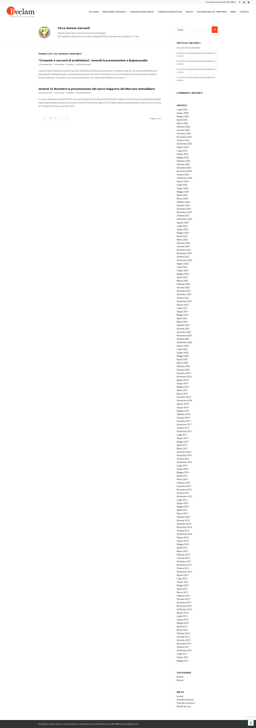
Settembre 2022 (184, 260)
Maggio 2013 (183, 585)
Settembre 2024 (184, 178)
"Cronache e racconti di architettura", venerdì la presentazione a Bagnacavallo (93, 60)
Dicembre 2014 (184, 524)
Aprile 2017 (182, 445)
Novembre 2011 (184, 643)
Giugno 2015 (182, 503)
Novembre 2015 (184, 489)
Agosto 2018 (183, 404)
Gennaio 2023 (183, 246)
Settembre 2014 (184, 534)
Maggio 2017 (183, 442)
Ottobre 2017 (183, 428)
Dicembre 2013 (184, 561)
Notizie (70, 64)
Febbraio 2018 (183, 414)
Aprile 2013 (182, 589)
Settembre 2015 (184, 496)
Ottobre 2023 (183, 216)
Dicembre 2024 (184, 168)
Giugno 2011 (182, 657)
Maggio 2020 (183, 356)
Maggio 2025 (183, 157)
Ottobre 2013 (183, 568)
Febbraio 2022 (183, 284)
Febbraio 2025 (183, 161)
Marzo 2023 (182, 240)
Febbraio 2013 (183, 596)
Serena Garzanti (85, 64)
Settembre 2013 (184, 572)
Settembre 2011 (184, 650)
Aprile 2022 (182, 277)
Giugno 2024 (182, 188)
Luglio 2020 (182, 349)
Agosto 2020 (183, 346)
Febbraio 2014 (183, 555)
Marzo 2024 (182, 198)
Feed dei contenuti (185, 700)
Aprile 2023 (182, 236)
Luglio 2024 (182, 185)
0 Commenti (59, 64)
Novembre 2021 (184, 294)
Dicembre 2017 (184, 421)
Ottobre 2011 (183, 647)
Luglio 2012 (182, 616)
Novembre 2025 (184, 137)
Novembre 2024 (184, 171)
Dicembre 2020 (184, 332)
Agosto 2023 (183, 222)
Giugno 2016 (182, 469)
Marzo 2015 (182, 513)
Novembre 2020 (184, 335)
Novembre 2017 (184, 424)
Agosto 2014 (183, 537)
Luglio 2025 (182, 151)
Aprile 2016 (182, 476)
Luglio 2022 (182, 267)
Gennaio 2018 (183, 418)
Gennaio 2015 (183, 520)
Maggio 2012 (183, 623)
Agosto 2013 (183, 575)
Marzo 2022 (182, 281)
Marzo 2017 (182, 448)
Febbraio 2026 (183, 127)
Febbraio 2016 (183, 483)
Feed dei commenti (186, 703)
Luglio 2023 (182, 226)
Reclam (180, 680)
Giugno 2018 (182, 407)
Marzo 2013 (182, 592)
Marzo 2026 (182, 123)
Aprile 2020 (182, 359)
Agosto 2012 (183, 613)
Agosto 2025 (183, 147)
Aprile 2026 (182, 120)
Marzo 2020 (182, 363)
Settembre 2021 (184, 301)
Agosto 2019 (183, 380)
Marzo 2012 (182, 630)
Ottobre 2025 (183, 140)
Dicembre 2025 (184, 133)
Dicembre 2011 (184, 640)
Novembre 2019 (184, 376)
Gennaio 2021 (183, 328)
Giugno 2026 (182, 113)
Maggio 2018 (183, 411)
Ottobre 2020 (183, 339)
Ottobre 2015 (183, 493)
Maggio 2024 (183, 192)
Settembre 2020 (184, 342)
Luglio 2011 (182, 654)
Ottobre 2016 (183, 459)
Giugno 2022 (182, 270)
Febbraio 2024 (183, 202)
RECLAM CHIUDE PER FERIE (188, 48)
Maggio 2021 (183, 315)
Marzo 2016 (182, 479)
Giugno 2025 (182, 154)
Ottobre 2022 (183, 257)
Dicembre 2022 (184, 250)
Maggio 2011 (183, 661)
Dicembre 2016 (184, 452)
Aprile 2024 (182, 195)
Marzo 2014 (182, 551)
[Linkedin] (244, 2)
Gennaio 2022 (183, 287)
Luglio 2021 (182, 308)
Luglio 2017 (182, 435)
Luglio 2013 (182, 578)
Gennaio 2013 (183, 599)
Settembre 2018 (184, 400)
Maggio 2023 (183, 233)
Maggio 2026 (183, 116)
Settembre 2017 (184, 431)
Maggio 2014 (183, 544)
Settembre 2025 (184, 144)
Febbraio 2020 (183, 366)
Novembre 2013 (184, 565)
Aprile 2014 (182, 548)
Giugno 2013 (182, 582)
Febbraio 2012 (183, 633)
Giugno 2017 (182, 438)
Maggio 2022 (183, 274)
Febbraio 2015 (183, 517)
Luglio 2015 (182, 500)
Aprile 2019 (182, 390)
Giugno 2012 (182, 619)
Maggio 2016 (183, 472)
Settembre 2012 (184, 609)
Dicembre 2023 (184, 209)
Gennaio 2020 (183, 370)
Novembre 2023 (184, 212)
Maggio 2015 (183, 506)
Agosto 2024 (183, 181)
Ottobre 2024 (183, 174)
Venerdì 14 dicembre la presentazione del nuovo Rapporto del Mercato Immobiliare (96, 89)
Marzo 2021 (182, 322)
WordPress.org (184, 706)
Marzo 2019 (182, 394)
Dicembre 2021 (184, 291)
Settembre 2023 (184, 219)
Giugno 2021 (182, 311)
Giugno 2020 (182, 352)
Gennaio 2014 (183, 558)
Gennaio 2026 (183, 130)
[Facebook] (239, 2)
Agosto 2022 (183, 264)
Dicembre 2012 (184, 602)
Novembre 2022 (184, 253)
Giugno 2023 (182, 229)
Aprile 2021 (182, 318)
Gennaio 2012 (183, 637)
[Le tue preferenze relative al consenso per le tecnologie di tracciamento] (251, 723)
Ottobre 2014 (183, 531)
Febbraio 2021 (183, 325)
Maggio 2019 (183, 387)
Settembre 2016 (184, 462)
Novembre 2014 (184, 527)
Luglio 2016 (182, 465)
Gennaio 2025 (183, 164)
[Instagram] (248, 2)
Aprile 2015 (182, 510)
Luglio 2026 (182, 109)
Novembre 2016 (184, 455)
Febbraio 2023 (183, 243)
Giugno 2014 (182, 541)
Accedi (180, 696)
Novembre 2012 (184, 606)
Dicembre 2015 (184, 486)
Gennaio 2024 (183, 205)
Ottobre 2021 (183, 298)
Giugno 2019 (182, 383)
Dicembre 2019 (184, 373)
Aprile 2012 (182, 626)
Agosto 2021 (183, 305)
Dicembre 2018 (184, 397)
